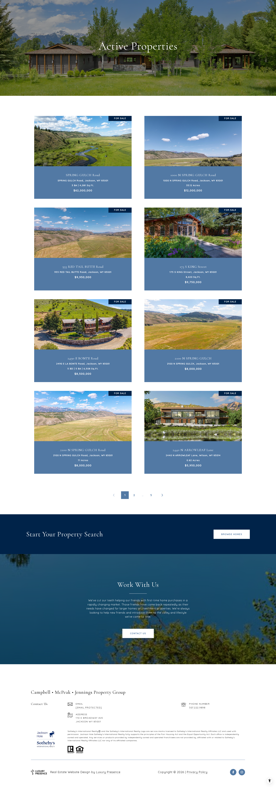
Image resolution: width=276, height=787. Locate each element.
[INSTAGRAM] (242, 772)
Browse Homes (231, 534)
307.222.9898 (197, 707)
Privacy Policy (197, 772)
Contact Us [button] (138, 633)
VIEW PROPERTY (83, 155)
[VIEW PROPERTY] (83, 152)
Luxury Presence (108, 772)
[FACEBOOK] (233, 772)
